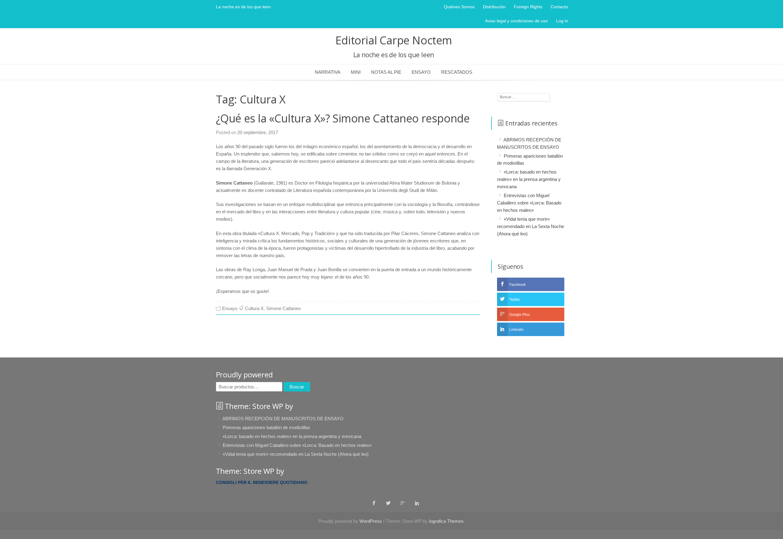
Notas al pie (386, 72)
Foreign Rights (528, 6)
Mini (356, 72)
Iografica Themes (446, 521)
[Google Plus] (403, 503)
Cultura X (254, 308)
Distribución (494, 6)
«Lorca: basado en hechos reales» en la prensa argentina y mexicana (529, 179)
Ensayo (421, 72)
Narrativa (327, 72)
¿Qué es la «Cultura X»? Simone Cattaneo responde (343, 118)
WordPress (370, 521)
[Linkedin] (417, 503)
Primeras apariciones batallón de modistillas (266, 427)
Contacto (559, 6)
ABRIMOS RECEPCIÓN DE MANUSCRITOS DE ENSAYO (282, 418)
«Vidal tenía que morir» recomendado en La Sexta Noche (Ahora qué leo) (530, 226)
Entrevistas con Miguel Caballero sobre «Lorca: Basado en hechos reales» (529, 203)
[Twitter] (388, 503)
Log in (562, 20)
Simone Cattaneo (283, 308)
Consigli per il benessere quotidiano (261, 482)
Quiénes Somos (459, 6)
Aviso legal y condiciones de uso (516, 20)
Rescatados (456, 72)
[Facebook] (374, 503)
